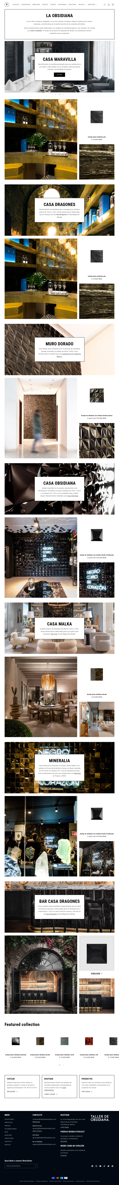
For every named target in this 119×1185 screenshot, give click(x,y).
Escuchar (64, 1141)
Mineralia (77, 773)
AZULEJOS (95, 973)
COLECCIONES (9, 1119)
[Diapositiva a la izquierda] (55, 1065)
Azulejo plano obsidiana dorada (97, 694)
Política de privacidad (55, 1181)
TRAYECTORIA (9, 1138)
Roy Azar (54, 634)
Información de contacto (93, 1181)
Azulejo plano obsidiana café (89, 1055)
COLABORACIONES (11, 1129)
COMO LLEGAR (49, 1094)
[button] (82, 5)
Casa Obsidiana (72, 496)
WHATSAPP (11, 1091)
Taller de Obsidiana (29, 1181)
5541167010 (37, 1131)
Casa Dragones (51, 914)
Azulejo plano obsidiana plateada (15, 1055)
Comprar (64, 1155)
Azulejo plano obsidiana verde (64, 1055)
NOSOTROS (8, 1135)
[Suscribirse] (35, 1166)
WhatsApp (36, 1122)
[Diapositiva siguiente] (63, 94)
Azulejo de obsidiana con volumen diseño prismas (96, 415)
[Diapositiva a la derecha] (63, 1065)
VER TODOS (86, 1091)
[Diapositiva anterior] (55, 94)
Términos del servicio (68, 1181)
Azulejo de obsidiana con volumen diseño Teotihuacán (97, 555)
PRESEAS (8, 1126)
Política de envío (80, 1181)
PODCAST (8, 1145)
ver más (59, 74)
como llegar (65, 1127)
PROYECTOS (8, 1122)
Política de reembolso (42, 1181)
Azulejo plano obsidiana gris (97, 137)
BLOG (6, 1132)
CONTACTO (8, 1141)
